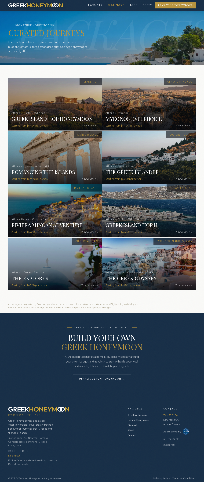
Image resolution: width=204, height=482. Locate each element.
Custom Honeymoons (138, 420)
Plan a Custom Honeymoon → (102, 378)
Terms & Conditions (184, 478)
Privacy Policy (161, 478)
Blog (134, 5)
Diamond (118, 5)
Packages (95, 5)
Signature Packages (137, 415)
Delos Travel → (16, 455)
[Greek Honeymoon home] (35, 5)
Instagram (169, 444)
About (147, 5)
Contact (132, 435)
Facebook (173, 438)
